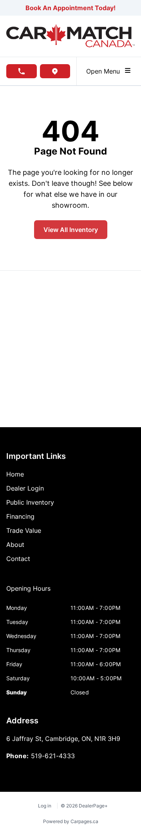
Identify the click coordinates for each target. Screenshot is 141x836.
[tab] (28, 592)
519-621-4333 (53, 756)
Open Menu (105, 71)
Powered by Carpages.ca (70, 821)
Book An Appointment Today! (70, 8)
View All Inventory (70, 230)
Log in (44, 806)
